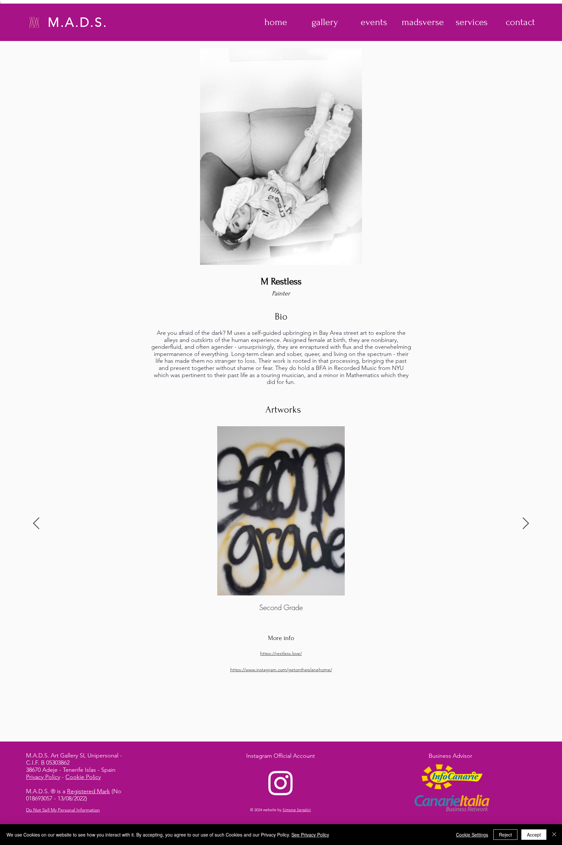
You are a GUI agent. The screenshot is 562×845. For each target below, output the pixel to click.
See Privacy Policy (310, 834)
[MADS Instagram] (280, 782)
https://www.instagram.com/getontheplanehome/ (281, 670)
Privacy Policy (43, 777)
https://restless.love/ (281, 653)
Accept (534, 834)
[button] (324, 22)
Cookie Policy (83, 777)
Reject (505, 834)
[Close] (554, 834)
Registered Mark (88, 791)
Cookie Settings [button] (472, 834)
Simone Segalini (297, 809)
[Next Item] (525, 523)
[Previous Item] (36, 523)
